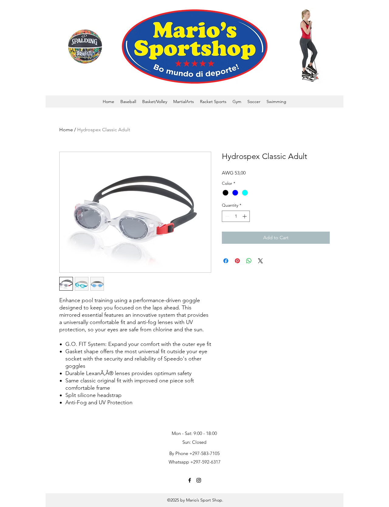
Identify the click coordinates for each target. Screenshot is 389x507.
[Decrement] (226, 216)
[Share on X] (260, 260)
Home (66, 130)
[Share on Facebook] (225, 260)
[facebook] (190, 480)
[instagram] (199, 480)
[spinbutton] (235, 216)
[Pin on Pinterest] (237, 260)
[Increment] (245, 216)
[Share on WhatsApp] (249, 260)
